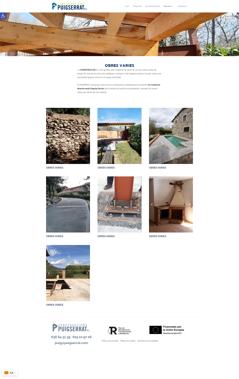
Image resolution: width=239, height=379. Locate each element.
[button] (3, 15)
